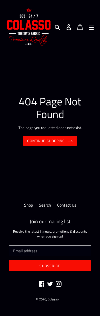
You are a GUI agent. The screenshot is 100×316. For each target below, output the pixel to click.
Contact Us (66, 205)
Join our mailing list (50, 221)
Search (45, 205)
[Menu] (91, 27)
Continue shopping (46, 140)
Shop (28, 205)
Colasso (53, 299)
